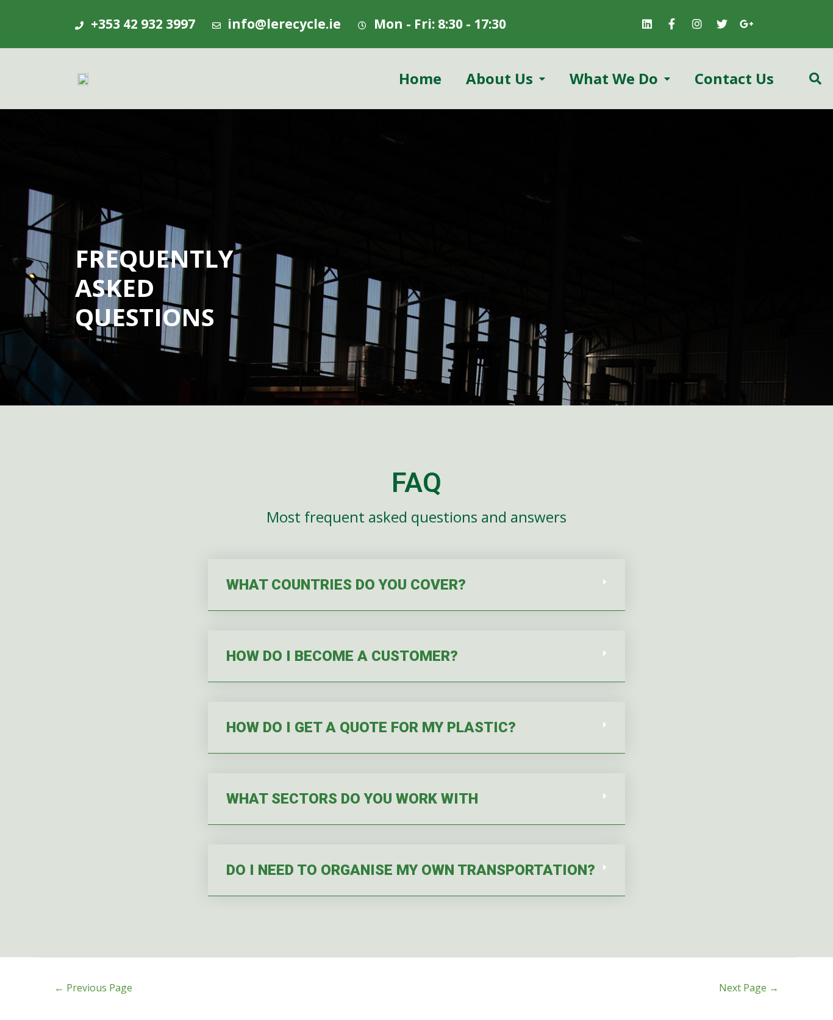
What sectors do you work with (352, 798)
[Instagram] (697, 24)
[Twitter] (722, 24)
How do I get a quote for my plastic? (371, 727)
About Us (499, 78)
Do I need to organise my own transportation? (410, 870)
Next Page (749, 987)
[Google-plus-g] (747, 24)
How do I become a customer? (342, 656)
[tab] (416, 585)
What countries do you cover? (346, 584)
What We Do (614, 78)
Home (420, 78)
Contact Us (734, 78)
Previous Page (93, 987)
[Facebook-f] (672, 24)
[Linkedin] (647, 24)
